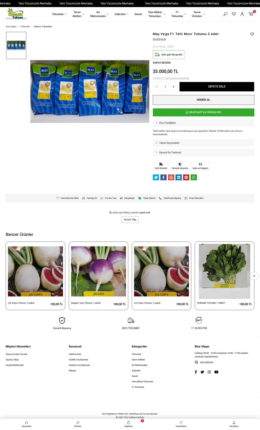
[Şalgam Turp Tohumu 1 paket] (98, 271)
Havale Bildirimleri (15, 365)
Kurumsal (75, 346)
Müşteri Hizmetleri (18, 346)
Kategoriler (139, 346)
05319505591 (207, 362)
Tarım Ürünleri (197, 14)
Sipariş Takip (12, 359)
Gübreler (120, 14)
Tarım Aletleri (77, 14)
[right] (254, 276)
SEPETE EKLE (217, 86)
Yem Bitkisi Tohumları (155, 14)
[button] (251, 14)
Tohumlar (58, 14)
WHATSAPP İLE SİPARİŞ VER (205, 112)
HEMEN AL (203, 99)
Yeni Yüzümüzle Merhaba (34, 3)
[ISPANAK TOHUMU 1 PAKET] (224, 271)
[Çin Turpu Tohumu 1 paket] (35, 271)
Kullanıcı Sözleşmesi (79, 365)
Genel (138, 14)
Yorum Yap (130, 219)
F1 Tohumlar (177, 14)
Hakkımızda (75, 354)
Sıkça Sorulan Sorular (16, 354)
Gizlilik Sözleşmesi (78, 359)
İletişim (72, 370)
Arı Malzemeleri (98, 14)
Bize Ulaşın (202, 346)
